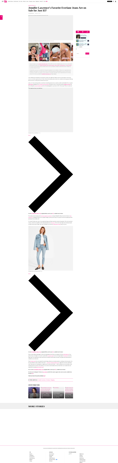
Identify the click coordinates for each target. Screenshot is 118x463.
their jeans (53, 222)
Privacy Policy (51, 455)
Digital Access (82, 453)
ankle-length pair (66, 354)
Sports (27, 1)
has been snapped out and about (46, 215)
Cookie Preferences (52, 458)
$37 (53, 213)
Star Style (20, 1)
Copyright (50, 456)
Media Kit (31, 459)
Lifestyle (24, 1)
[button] (113, 1)
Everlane (48, 379)
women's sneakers (57, 65)
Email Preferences (32, 458)
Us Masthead (31, 455)
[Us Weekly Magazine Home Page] (5, 1)
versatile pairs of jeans (56, 224)
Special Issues (82, 458)
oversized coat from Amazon (44, 84)
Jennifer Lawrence (42, 379)
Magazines (37, 1)
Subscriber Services (82, 459)
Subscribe (109, 1)
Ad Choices (50, 460)
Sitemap (31, 460)
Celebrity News (10, 1)
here (32, 373)
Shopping (30, 1)
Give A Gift (81, 456)
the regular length (50, 355)
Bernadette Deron (31, 13)
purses (47, 65)
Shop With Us (32, 5)
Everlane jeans (33, 361)
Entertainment (16, 1)
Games (34, 1)
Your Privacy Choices (52, 459)
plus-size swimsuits (51, 65)
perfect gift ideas (69, 65)
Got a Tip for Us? (32, 456)
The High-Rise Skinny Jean (36, 213)
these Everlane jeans (40, 367)
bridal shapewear (62, 65)
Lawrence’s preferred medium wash (53, 362)
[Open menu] (2, 1)
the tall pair (66, 355)
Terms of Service (51, 453)
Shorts (45, 1)
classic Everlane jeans (38, 85)
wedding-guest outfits (43, 65)
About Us (31, 453)
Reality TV (41, 1)
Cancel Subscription (82, 460)
